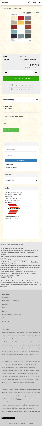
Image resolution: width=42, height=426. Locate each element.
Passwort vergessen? (11, 167)
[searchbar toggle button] (29, 2)
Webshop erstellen (14, 423)
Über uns (4, 311)
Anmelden (21, 160)
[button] (6, 72)
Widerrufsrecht (6, 321)
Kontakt (4, 307)
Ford (37, 12)
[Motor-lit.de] (4, 2)
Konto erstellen (9, 164)
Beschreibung (8, 100)
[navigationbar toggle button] (39, 2)
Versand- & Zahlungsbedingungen (11, 314)
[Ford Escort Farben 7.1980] (21, 27)
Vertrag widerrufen (8, 418)
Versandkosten (6, 297)
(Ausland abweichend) (30, 59)
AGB (3, 318)
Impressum (5, 304)
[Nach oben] (36, 422)
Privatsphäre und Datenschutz (10, 300)
